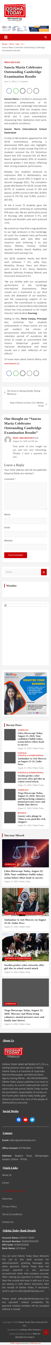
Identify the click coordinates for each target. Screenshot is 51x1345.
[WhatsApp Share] (16, 91)
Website (8, 541)
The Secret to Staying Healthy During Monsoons (23, 392)
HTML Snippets (15, 1343)
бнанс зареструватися (23, 438)
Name (7, 515)
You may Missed (14, 835)
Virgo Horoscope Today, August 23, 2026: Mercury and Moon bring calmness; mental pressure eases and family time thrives (31, 799)
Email (7, 528)
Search (44, 572)
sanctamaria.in (11, 363)
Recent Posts (14, 725)
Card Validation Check (14, 1191)
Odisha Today (38, 748)
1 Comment (23, 81)
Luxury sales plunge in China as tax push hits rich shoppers (31, 819)
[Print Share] (36, 91)
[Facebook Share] (9, 91)
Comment (10, 479)
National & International (31, 756)
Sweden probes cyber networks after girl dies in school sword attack (31, 778)
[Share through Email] (29, 91)
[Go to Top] (46, 1332)
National (22, 753)
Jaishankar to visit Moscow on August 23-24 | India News (32, 761)
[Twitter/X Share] (22, 91)
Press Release (12, 62)
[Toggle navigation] (5, 37)
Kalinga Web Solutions (30, 1330)
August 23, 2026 (24, 748)
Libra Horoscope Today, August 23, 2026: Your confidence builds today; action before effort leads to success (31, 739)
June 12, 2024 (9, 81)
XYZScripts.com (35, 1343)
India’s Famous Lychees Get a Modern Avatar (27, 404)
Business (22, 813)
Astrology (23, 730)
